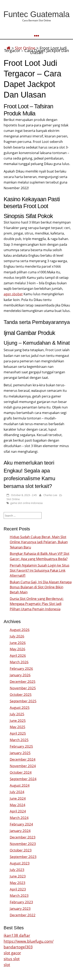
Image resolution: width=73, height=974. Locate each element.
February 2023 (21, 902)
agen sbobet (13, 294)
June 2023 (18, 876)
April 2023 (18, 889)
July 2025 (17, 714)
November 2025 (23, 688)
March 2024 (19, 817)
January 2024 (20, 830)
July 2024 (17, 791)
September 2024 (23, 778)
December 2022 (22, 915)
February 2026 (21, 668)
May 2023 (17, 882)
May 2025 (17, 726)
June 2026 (18, 642)
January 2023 (20, 908)
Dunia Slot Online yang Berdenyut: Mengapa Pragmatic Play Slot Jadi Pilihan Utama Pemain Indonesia (37, 603)
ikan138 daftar (17, 935)
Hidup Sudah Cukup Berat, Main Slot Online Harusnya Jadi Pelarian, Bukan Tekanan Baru (39, 541)
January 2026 (20, 675)
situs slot (12, 958)
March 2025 (19, 739)
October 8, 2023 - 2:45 (24, 495)
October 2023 (21, 850)
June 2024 (18, 798)
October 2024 (21, 772)
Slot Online (13, 499)
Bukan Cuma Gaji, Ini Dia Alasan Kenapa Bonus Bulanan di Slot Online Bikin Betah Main (41, 587)
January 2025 (20, 752)
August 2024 (20, 785)
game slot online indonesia (26, 503)
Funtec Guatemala (36, 14)
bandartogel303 (18, 947)
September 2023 (23, 856)
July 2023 (17, 869)
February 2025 (21, 746)
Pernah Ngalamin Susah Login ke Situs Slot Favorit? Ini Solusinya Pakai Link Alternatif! (39, 570)
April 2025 (18, 733)
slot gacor (12, 953)
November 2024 (23, 765)
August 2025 (20, 707)
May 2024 (17, 804)
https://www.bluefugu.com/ (29, 941)
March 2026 (19, 662)
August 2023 (20, 863)
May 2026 (17, 649)
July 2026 (17, 636)
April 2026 (18, 655)
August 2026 (20, 629)
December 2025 (22, 681)
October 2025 (21, 694)
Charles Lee (50, 495)
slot (7, 964)
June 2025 (18, 720)
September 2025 (23, 701)
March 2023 (19, 895)
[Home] (8, 48)
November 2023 (23, 843)
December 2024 (22, 759)
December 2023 (22, 837)
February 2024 (21, 824)
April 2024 (18, 811)
